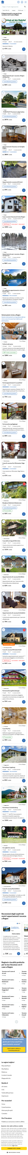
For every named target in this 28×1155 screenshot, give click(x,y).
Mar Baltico (5, 1069)
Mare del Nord (6, 1066)
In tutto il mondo (7, 1075)
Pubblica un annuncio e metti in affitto (13, 1121)
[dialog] (14, 1139)
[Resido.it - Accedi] (22, 2)
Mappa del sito (6, 1078)
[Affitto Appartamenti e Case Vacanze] (2, 2)
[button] (26, 2)
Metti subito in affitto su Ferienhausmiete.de (14, 1049)
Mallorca (4, 1072)
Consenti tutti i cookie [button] (14, 1148)
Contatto (4, 1113)
